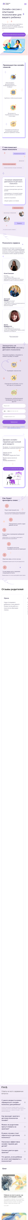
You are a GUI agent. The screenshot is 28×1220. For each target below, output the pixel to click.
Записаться (14, 422)
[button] (14, 35)
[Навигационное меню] (25, 4)
